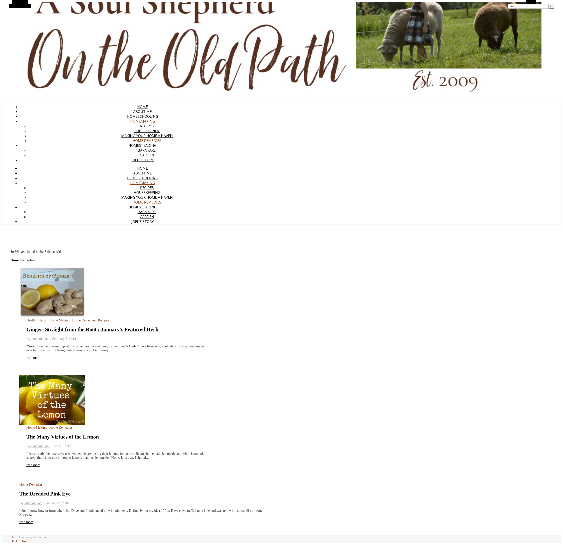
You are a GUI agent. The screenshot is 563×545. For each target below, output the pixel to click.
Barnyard (147, 150)
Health (31, 320)
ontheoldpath (40, 339)
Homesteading (142, 145)
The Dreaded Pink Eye (45, 494)
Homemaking (142, 121)
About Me (142, 111)
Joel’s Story (142, 160)
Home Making (59, 320)
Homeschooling (142, 116)
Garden (147, 155)
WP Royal (40, 537)
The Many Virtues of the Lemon (62, 437)
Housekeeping (147, 130)
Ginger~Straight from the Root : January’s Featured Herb (92, 329)
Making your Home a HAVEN (147, 135)
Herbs (42, 320)
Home (142, 106)
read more (33, 358)
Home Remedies (147, 140)
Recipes (147, 126)
